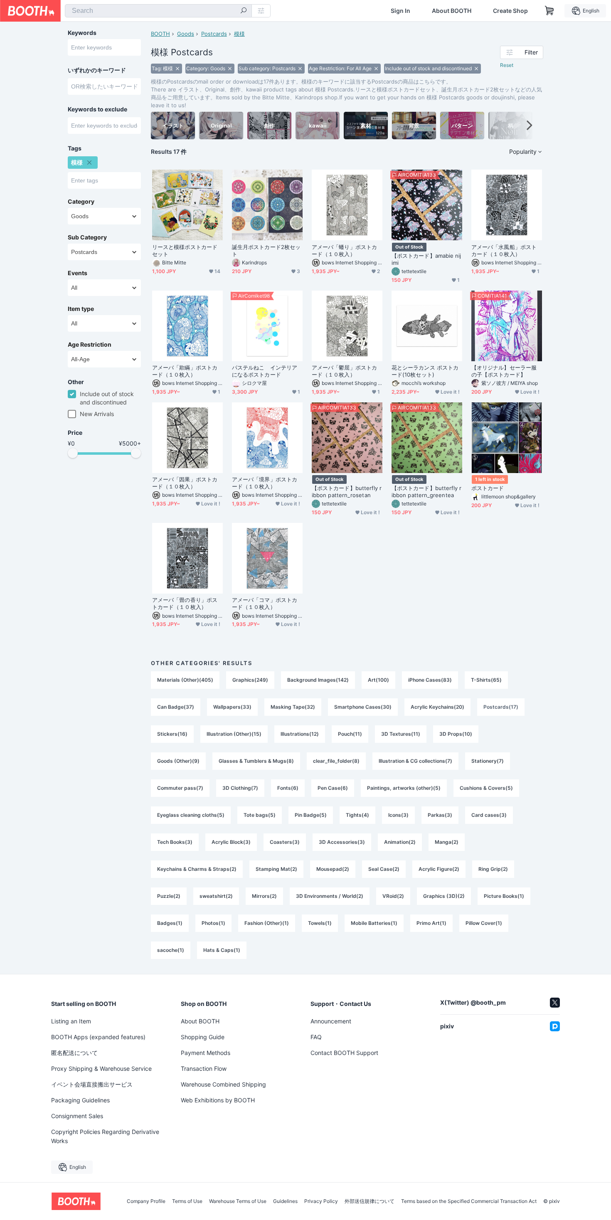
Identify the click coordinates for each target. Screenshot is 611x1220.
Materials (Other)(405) (185, 680)
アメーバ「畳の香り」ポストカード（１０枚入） (184, 603)
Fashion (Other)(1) (266, 923)
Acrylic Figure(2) (439, 869)
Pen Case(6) (333, 788)
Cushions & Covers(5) (486, 788)
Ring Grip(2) (493, 869)
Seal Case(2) (383, 869)
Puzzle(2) (168, 896)
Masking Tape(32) (293, 707)
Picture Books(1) (504, 896)
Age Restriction (89, 345)
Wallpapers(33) (232, 707)
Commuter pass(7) (180, 788)
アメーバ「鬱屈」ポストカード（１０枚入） (344, 371)
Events (77, 273)
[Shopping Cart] (549, 11)
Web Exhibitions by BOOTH (218, 1100)
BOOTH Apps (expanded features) (98, 1036)
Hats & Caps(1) (221, 950)
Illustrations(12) (300, 734)
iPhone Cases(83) (430, 680)
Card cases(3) (489, 815)
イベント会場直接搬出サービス (92, 1084)
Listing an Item (71, 1021)
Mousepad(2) (332, 869)
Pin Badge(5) (311, 815)
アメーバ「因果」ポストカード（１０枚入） (184, 483)
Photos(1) (213, 923)
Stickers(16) (172, 734)
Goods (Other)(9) (178, 761)
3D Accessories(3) (342, 842)
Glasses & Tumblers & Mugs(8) (256, 761)
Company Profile (146, 1201)
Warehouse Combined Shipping (223, 1084)
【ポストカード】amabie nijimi (426, 259)
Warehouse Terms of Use (237, 1201)
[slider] (73, 453)
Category (81, 202)
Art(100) (378, 680)
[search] (244, 11)
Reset (506, 65)
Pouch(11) (350, 734)
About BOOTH (451, 11)
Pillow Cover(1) (484, 923)
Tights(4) (357, 815)
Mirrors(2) (264, 896)
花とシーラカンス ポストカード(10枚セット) (425, 371)
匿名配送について (74, 1052)
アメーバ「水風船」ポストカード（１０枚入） (504, 250)
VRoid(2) (393, 896)
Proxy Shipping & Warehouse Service (101, 1068)
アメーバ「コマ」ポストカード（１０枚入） (264, 603)
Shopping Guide (202, 1036)
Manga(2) (446, 842)
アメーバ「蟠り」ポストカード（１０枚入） (344, 250)
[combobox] (158, 10)
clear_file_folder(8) (336, 761)
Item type (81, 309)
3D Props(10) (455, 734)
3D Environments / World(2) (329, 896)
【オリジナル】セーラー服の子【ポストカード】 (504, 371)
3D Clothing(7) (240, 788)
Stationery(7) (487, 761)
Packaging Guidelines (80, 1100)
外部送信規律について (369, 1201)
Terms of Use (187, 1201)
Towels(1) (320, 923)
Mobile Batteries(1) (374, 923)
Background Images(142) (318, 680)
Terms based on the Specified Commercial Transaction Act (469, 1201)
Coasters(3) (285, 842)
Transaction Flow (204, 1068)
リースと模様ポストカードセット (184, 250)
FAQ (316, 1036)
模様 (239, 33)
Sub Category (87, 237)
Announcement (330, 1021)
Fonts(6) (287, 788)
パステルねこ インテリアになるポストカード (264, 371)
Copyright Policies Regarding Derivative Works (105, 1136)
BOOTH (160, 33)
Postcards (214, 33)
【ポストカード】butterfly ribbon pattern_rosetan (347, 491)
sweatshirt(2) (216, 896)
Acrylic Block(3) (231, 842)
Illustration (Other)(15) (234, 734)
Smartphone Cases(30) (363, 707)
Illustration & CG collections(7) (415, 761)
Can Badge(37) (175, 707)
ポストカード (487, 488)
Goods (185, 33)
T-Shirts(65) (486, 680)
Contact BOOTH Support (344, 1052)
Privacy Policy (321, 1201)
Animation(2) (400, 842)
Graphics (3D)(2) (444, 896)
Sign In (400, 11)
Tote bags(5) (260, 815)
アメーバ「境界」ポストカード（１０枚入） (264, 483)
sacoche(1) (170, 950)
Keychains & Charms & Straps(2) (197, 869)
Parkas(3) (440, 815)
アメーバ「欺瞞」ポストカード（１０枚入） (184, 371)
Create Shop (510, 11)
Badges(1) (169, 923)
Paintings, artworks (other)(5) (404, 788)
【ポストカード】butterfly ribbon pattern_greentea (427, 491)
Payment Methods (205, 1052)
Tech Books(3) (174, 842)
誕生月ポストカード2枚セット (266, 250)
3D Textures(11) (400, 734)
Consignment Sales (77, 1115)
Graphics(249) (250, 680)
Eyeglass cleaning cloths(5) (190, 815)
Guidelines (285, 1201)
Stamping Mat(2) (276, 869)
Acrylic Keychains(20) (437, 707)
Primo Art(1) (431, 923)
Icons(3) (398, 815)
